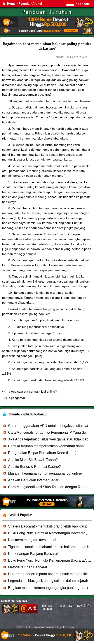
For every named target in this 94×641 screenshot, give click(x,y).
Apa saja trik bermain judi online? (34, 391)
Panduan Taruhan (47, 12)
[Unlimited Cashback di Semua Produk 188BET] (47, 26)
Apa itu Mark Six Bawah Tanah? (33, 460)
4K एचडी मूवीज (84, 605)
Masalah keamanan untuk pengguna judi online (45, 473)
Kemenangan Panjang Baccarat (33, 553)
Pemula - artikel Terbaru (27, 414)
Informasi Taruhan (47, 607)
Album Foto (65, 605)
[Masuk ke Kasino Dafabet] (28, 611)
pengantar (18, 398)
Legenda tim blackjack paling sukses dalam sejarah (48, 581)
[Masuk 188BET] (10, 611)
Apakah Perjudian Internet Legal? (34, 480)
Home (11, 3)
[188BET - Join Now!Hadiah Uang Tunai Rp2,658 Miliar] (47, 33)
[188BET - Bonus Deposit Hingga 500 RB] (47, 506)
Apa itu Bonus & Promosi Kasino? (34, 466)
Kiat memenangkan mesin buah (32, 540)
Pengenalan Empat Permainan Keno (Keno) (42, 453)
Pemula (24, 3)
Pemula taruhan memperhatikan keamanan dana (46, 446)
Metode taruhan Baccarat (27, 567)
